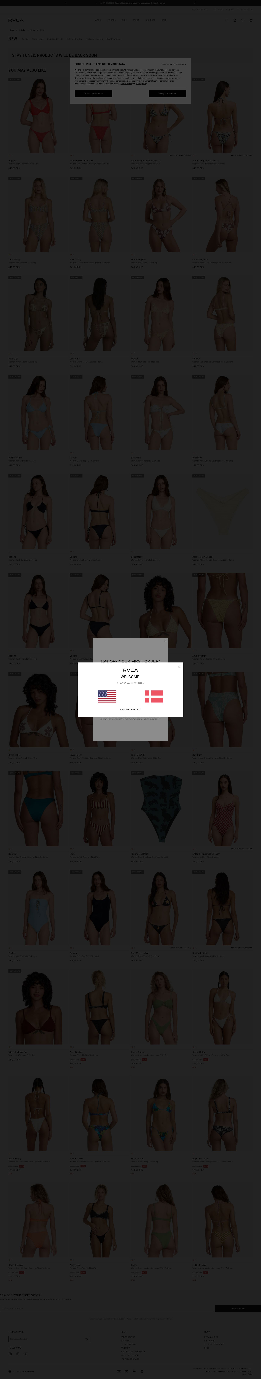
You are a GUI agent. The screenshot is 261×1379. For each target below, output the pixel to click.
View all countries (130, 709)
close (179, 666)
